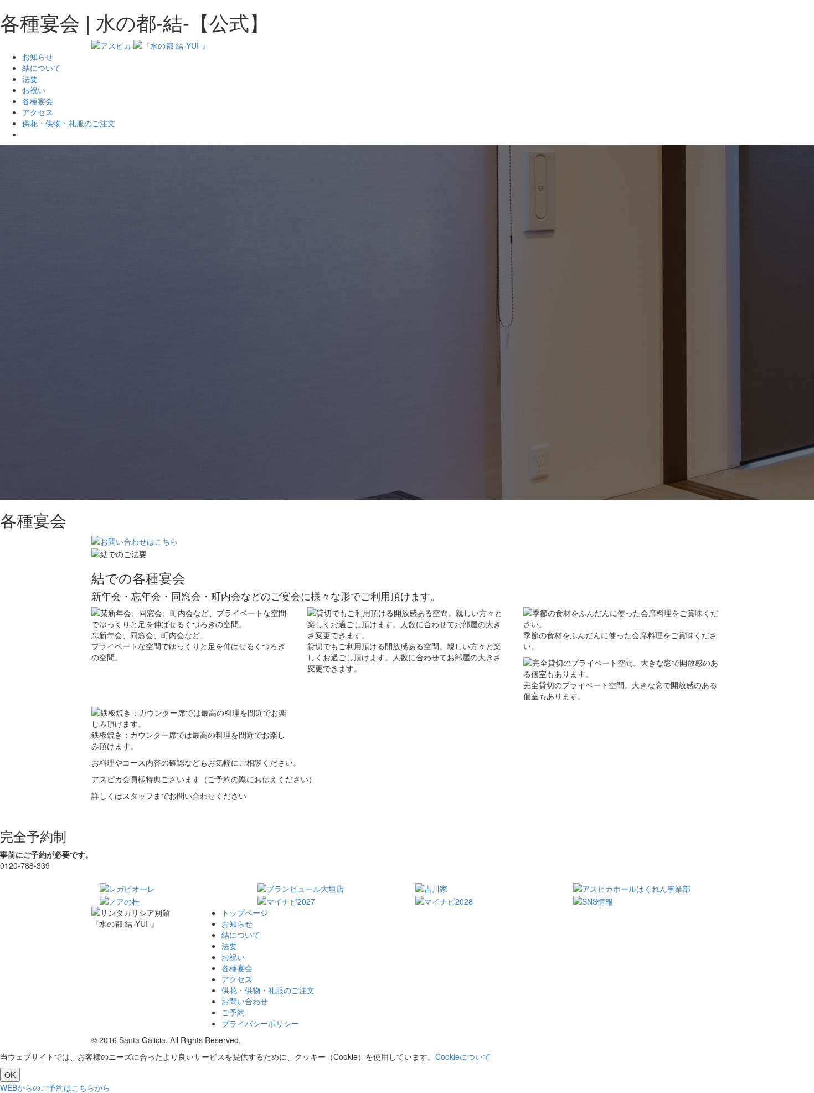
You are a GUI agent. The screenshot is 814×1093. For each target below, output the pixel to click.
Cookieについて (463, 1056)
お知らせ (37, 56)
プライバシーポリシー (260, 1023)
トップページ (244, 912)
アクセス (37, 111)
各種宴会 (37, 100)
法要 (30, 78)
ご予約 (233, 1012)
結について (41, 67)
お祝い (33, 89)
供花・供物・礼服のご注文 (68, 123)
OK (10, 1074)
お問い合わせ (244, 1001)
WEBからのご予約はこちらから (55, 1087)
